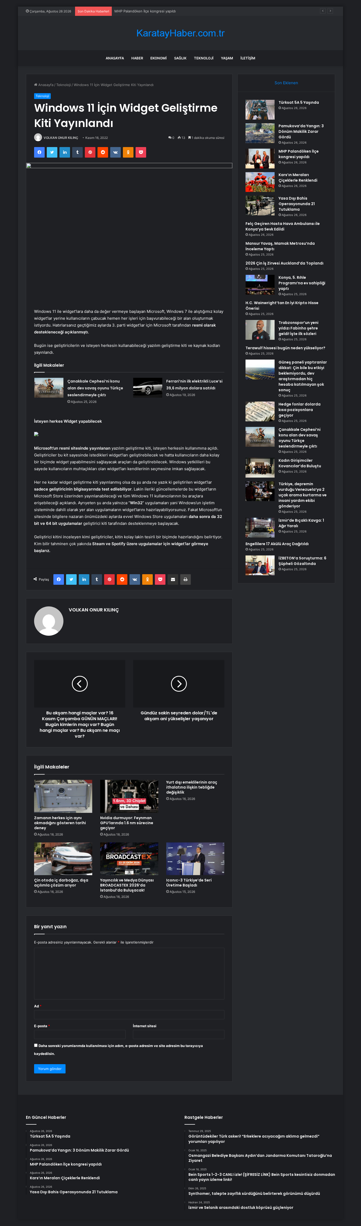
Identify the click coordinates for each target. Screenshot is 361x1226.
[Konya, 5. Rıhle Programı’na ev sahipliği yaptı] (260, 285)
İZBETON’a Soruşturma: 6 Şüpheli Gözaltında (302, 560)
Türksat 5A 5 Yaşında (299, 102)
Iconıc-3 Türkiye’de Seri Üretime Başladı (189, 883)
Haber (137, 58)
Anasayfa (115, 58)
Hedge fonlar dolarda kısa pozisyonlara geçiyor (300, 410)
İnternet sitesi (144, 1026)
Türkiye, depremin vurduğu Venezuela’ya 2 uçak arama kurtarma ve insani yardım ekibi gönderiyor (303, 495)
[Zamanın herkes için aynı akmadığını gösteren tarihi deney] (63, 796)
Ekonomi (158, 58)
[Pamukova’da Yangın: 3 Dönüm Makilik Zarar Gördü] (260, 133)
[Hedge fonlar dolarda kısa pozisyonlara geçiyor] (260, 411)
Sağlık (180, 58)
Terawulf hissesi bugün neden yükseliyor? (285, 348)
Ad (37, 1006)
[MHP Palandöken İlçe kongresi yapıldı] (260, 158)
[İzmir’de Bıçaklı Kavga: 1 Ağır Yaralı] (260, 527)
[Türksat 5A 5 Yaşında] (260, 110)
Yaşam (227, 58)
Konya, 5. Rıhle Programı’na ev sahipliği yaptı (302, 283)
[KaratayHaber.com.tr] (180, 33)
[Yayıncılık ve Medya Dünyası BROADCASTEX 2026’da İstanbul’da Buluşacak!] (129, 858)
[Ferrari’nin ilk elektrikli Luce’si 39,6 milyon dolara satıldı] (147, 388)
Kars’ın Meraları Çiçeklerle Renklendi (298, 177)
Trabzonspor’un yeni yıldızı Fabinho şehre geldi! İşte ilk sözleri (298, 328)
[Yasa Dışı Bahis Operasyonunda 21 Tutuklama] (260, 205)
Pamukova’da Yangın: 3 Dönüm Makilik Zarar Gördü (301, 131)
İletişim (247, 58)
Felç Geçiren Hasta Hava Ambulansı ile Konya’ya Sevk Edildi (283, 226)
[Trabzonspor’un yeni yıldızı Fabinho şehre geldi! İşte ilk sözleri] (260, 330)
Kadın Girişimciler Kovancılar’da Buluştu (300, 463)
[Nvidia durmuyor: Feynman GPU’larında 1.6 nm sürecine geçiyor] (129, 796)
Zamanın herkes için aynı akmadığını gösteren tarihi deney (60, 823)
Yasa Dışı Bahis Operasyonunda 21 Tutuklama (297, 204)
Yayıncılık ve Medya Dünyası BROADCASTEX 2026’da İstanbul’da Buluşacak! (127, 885)
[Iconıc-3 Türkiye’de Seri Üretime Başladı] (195, 858)
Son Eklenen (286, 82)
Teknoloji (204, 58)
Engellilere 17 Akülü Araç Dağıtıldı (277, 543)
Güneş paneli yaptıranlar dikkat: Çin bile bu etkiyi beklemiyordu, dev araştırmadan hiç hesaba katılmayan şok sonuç (303, 376)
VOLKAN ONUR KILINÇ (61, 138)
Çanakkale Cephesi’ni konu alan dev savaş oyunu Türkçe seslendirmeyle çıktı (95, 388)
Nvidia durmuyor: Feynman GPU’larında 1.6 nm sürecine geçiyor (126, 823)
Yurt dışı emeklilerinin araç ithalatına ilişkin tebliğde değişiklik (191, 787)
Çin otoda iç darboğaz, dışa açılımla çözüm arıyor (61, 883)
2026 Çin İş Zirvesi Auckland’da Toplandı (284, 263)
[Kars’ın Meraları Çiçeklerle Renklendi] (260, 182)
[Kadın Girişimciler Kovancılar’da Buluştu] (260, 468)
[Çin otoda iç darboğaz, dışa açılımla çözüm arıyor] (63, 858)
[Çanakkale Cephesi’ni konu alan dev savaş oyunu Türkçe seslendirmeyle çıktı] (48, 388)
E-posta (42, 1026)
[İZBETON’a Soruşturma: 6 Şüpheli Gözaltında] (260, 565)
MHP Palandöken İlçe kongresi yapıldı (145, 11)
